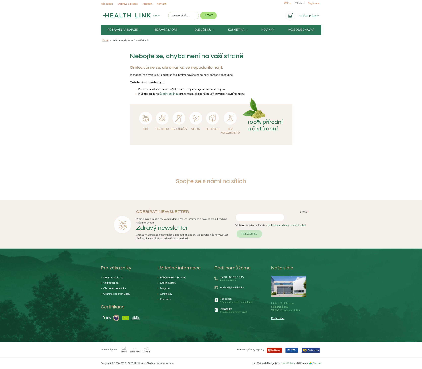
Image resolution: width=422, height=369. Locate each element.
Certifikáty (166, 294)
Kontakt (161, 3)
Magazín (147, 3)
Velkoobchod (111, 283)
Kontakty (165, 299)
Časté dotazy (168, 283)
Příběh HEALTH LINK (173, 277)
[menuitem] (124, 30)
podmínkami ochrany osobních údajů (287, 225)
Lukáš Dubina (288, 363)
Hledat (208, 15)
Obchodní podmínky (114, 288)
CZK (286, 3)
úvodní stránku (169, 94)
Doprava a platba (128, 3)
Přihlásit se (249, 233)
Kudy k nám (277, 318)
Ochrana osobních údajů (116, 294)
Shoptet (317, 363)
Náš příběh (107, 3)
